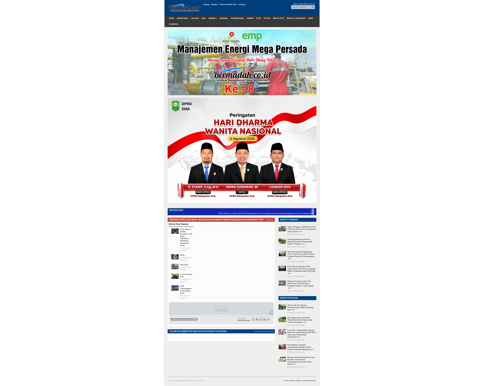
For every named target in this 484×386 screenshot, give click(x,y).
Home (171, 18)
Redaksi (214, 4)
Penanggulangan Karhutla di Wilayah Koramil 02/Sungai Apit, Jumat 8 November (300, 320)
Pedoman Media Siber (228, 4)
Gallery (195, 18)
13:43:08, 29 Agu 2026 (296, 247)
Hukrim (250, 18)
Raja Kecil (184, 265)
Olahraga (173, 24)
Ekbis (310, 18)
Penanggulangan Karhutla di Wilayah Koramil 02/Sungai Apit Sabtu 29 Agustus (292, 213)
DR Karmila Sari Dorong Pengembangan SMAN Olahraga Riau (300, 307)
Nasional (224, 18)
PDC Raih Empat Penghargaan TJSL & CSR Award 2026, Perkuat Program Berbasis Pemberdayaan (300, 254)
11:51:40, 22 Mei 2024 (296, 340)
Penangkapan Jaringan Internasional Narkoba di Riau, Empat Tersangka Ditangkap (299, 347)
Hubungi (242, 4)
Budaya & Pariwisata (296, 18)
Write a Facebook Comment (263, 331)
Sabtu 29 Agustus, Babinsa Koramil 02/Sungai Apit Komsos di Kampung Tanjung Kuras (232, 213)
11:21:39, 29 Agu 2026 (296, 291)
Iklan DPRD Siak (242, 204)
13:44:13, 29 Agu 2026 (296, 234)
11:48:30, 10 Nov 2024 (296, 325)
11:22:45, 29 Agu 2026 (296, 276)
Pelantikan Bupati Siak (242, 96)
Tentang (206, 4)
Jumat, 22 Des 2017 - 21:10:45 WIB (184, 319)
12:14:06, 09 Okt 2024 (296, 367)
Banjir (182, 255)
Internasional (237, 18)
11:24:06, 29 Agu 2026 (296, 261)
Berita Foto (278, 18)
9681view (269, 220)
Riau (204, 18)
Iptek (258, 18)
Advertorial (182, 18)
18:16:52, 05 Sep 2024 (296, 352)
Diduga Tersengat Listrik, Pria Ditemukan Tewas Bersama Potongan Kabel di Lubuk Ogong (300, 283)
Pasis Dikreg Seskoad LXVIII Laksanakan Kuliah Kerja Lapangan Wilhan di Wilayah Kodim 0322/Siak (301, 268)
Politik (267, 18)
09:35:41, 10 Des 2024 (296, 313)
